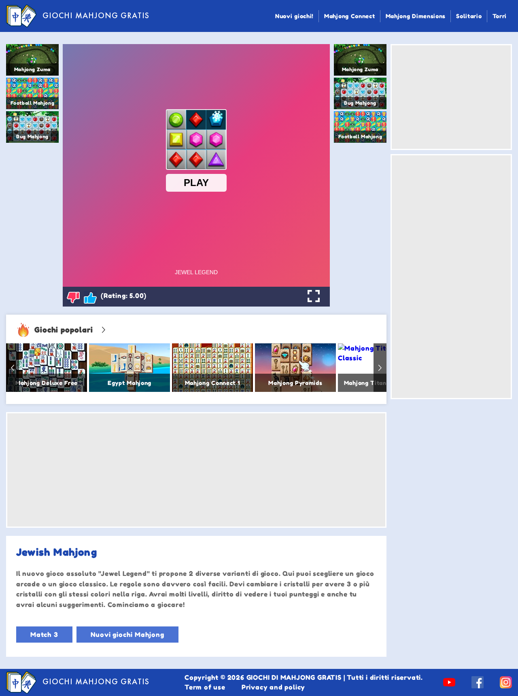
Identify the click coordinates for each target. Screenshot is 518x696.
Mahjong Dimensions (416, 16)
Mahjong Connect (349, 16)
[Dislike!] (73, 297)
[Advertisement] (196, 470)
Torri (500, 16)
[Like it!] (90, 297)
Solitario (469, 16)
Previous (12, 367)
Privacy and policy (273, 687)
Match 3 (44, 634)
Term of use (205, 687)
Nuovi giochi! (294, 16)
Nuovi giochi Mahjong (127, 634)
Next (380, 367)
